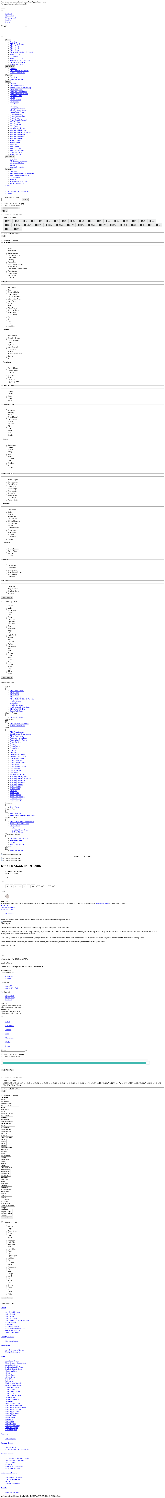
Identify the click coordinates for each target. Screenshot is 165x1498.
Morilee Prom (15, 789)
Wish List (8, 14)
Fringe (10, 426)
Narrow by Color (11, 602)
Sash (9, 433)
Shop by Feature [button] (11, 713)
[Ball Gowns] (7, 1110)
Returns (8, 978)
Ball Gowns (12, 288)
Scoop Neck (12, 530)
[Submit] (26, 26)
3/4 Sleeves (12, 568)
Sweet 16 (11, 278)
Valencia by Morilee (17, 844)
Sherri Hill (13, 791)
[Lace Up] (7, 1133)
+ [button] (6, 689)
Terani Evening (15, 813)
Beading (11, 412)
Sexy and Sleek (13, 310)
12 (74, 221)
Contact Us (9, 976)
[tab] (84, 699)
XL (8, 229)
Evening (11, 260)
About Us (8, 986)
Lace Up (11, 373)
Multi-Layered (13, 347)
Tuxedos (8, 1030)
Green (10, 612)
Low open (11, 375)
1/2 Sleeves (12, 565)
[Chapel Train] (6, 1174)
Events (7, 1046)
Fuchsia (10, 644)
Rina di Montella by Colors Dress (22, 815)
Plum (9, 649)
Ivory (10, 658)
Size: (2, 881)
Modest (10, 303)
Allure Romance (16, 697)
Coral (10, 655)
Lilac (9, 633)
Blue (9, 626)
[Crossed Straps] (7, 1132)
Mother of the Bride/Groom (17, 269)
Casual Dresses (13, 253)
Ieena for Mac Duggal (17, 774)
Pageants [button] (8, 803)
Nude (10, 660)
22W (61, 225)
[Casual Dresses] (10, 1103)
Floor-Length (12, 489)
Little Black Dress (14, 297)
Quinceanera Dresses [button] (12, 834)
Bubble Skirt (12, 336)
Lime (9, 615)
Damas (12, 842)
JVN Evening (15, 768)
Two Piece (11, 326)
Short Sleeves (12, 574)
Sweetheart (11, 537)
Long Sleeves (12, 570)
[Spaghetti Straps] (6, 1214)
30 (153, 221)
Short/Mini (11, 493)
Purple (10, 631)
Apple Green (12, 610)
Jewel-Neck (12, 516)
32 (8, 225)
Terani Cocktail (15, 795)
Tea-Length (12, 498)
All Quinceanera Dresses (19, 838)
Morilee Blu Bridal (16, 705)
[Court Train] (6, 1175)
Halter (10, 512)
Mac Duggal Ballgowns (18, 776)
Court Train (12, 486)
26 (135, 221)
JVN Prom (14, 772)
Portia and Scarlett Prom (18, 738)
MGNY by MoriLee (17, 832)
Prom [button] (7, 728)
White (10, 673)
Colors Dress (14, 748)
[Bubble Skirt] (8, 1120)
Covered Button (13, 368)
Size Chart (4, 905)
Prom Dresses (12, 271)
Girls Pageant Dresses (15, 264)
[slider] (148, 1062)
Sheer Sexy (12, 312)
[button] (8, 40)
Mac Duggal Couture (17, 783)
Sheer (10, 377)
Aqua (10, 617)
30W (103, 225)
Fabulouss (13, 752)
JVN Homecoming (16, 770)
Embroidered (12, 419)
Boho (10, 290)
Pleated (10, 351)
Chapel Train (12, 484)
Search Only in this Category (14, 203)
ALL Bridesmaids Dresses (19, 724)
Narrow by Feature (11, 240)
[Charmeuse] (5, 1160)
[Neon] (4, 1143)
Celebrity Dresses (14, 338)
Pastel (10, 400)
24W (71, 225)
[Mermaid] (6, 1194)
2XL (18, 229)
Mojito (10, 608)
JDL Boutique (15, 826)
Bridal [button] (7, 686)
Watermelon (12, 646)
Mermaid (11, 553)
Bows (10, 415)
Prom (7, 1034)
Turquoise (11, 619)
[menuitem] (84, 14)
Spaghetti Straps (13, 591)
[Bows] (6, 1154)
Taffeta (10, 467)
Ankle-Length (13, 480)
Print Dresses (12, 308)
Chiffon (10, 447)
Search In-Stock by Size (13, 215)
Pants (9, 306)
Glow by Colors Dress (18, 756)
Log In (7, 22)
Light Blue (11, 621)
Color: (3, 891)
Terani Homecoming (17, 797)
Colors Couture (15, 746)
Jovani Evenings (16, 760)
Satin (9, 461)
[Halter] (6, 1182)
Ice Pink (11, 637)
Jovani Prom (14, 764)
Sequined (11, 463)
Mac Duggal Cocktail (17, 781)
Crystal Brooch (13, 417)
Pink (9, 640)
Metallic (10, 394)
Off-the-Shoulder (14, 521)
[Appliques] (6, 1150)
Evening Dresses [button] (11, 809)
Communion (12, 257)
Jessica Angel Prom (17, 758)
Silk (9, 465)
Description (9, 914)
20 (109, 221)
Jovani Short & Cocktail (18, 766)
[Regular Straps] (6, 1212)
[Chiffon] (5, 1162)
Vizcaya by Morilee (17, 840)
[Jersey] (5, 1165)
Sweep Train (12, 495)
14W (18, 225)
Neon (10, 396)
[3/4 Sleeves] (8, 1202)
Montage (13, 828)
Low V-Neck (12, 519)
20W (50, 225)
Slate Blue (11, 624)
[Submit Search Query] (26, 1050)
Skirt (9, 317)
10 (65, 221)
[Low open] (7, 1135)
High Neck (11, 514)
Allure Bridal (14, 693)
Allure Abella (14, 695)
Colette (12, 744)
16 (91, 221)
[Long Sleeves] (8, 1204)
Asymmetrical (13, 482)
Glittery (10, 391)
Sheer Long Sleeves (15, 572)
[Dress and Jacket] (7, 1113)
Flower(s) (11, 424)
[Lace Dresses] (7, 1115)
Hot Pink (11, 642)
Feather (10, 422)
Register (8, 20)
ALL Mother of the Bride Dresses (22, 822)
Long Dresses (12, 301)
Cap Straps (11, 586)
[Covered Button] (7, 1130)
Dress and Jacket (14, 292)
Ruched (10, 356)
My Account (9, 16)
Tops (9, 321)
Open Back (12, 349)
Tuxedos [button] (8, 846)
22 (118, 221)
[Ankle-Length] (6, 1170)
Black (10, 667)
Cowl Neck (12, 510)
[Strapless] (6, 1216)
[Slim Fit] (6, 1195)
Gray (9, 669)
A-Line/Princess (13, 549)
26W (82, 225)
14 (83, 221)
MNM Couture (15, 787)
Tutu (9, 324)
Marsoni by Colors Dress (19, 830)
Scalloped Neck (13, 528)
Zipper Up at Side (14, 382)
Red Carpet (12, 275)
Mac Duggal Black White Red (20, 779)
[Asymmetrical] (6, 1172)
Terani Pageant (15, 807)
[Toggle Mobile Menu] (2, 1016)
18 (100, 221)
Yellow (10, 606)
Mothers (8, 1042)
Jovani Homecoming (17, 762)
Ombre (10, 398)
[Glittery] (4, 1140)
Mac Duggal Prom (16, 785)
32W (114, 225)
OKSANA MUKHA (17, 709)
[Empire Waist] (6, 1192)
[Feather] (5, 1164)
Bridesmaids (12, 251)
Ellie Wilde (14, 750)
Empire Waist (12, 551)
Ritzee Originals (15, 801)
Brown (10, 664)
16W (29, 225)
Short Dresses (12, 315)
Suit (9, 319)
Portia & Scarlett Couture (19, 740)
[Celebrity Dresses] (8, 1122)
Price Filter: (9, 206)
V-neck (10, 539)
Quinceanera (12, 273)
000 (9, 221)
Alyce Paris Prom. (16, 736)
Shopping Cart (10, 18)
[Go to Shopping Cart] (2, 8)
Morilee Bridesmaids (17, 726)
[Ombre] (4, 1145)
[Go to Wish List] (4, 8)
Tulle (9, 470)
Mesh (10, 456)
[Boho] (7, 1112)
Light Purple (12, 635)
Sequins (10, 435)
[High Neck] (6, 1184)
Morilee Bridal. (15, 701)
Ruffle (10, 431)
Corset (10, 342)
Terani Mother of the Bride (19, 824)
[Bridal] (10, 1100)
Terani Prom (14, 793)
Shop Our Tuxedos (16, 851)
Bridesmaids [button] (9, 719)
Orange (10, 653)
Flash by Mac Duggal (17, 754)
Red (9, 651)
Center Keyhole (13, 340)
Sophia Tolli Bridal (16, 711)
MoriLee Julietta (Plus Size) (20, 707)
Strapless (11, 534)
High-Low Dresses (16, 717)
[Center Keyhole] (8, 1123)
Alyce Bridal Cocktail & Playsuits (22, 699)
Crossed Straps (13, 370)
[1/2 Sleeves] (8, 1200)
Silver (10, 671)
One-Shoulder (13, 523)
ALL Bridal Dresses (17, 691)
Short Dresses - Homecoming (20, 734)
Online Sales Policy (8, 907)
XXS (125, 225)
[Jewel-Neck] (6, 1185)
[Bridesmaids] (10, 1102)
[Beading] (6, 1152)
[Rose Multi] (7, 896)
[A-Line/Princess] (6, 1190)
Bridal (10, 248)
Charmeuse (12, 445)
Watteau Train (13, 500)
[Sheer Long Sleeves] (8, 1206)
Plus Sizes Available (15, 354)
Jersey (10, 452)
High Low (11, 345)
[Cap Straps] (6, 1210)
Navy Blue (11, 628)
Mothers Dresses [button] (11, 817)
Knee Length (12, 491)
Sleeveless (11, 577)
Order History (10, 998)
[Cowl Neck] (6, 1180)
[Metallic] (4, 1142)
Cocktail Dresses (14, 255)
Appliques (11, 410)
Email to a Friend (7, 910)
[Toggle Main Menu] (2, 36)
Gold (9, 662)
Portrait (10, 525)
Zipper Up (11, 379)
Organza (11, 458)
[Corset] (8, 1125)
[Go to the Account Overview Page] (2, 10)
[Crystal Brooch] (6, 1155)
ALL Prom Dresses (17, 732)
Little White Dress (14, 299)
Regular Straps (13, 589)
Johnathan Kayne (16, 799)
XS (134, 225)
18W (39, 225)
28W (93, 225)
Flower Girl (12, 262)
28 (144, 221)
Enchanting (14, 703)
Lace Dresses (12, 294)
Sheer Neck (12, 532)
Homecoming (12, 266)
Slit (9, 358)
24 (126, 221)
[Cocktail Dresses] (10, 1105)
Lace (9, 428)
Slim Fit (10, 556)
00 (18, 221)
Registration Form (102, 903)
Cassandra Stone (16, 742)
